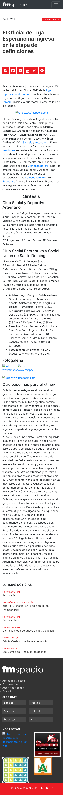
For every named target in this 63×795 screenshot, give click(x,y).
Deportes (10, 719)
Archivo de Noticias (13, 687)
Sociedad (16, 592)
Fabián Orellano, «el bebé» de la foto (25, 641)
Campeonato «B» (35, 177)
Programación (10, 684)
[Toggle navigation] (55, 4)
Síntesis (27, 142)
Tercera (7, 102)
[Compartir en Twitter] (13, 70)
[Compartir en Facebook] (5, 70)
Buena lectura (10, 620)
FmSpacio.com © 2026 (24, 787)
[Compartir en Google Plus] (20, 70)
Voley (14, 648)
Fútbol (14, 638)
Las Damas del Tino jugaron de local (24, 651)
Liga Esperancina (51, 19)
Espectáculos (31, 602)
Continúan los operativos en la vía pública (28, 630)
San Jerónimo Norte (12, 602)
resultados (8, 150)
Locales (8, 702)
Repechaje (8, 181)
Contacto (7, 691)
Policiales (16, 627)
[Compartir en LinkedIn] (28, 71)
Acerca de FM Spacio (14, 680)
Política (35, 702)
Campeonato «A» (38, 165)
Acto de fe (8, 595)
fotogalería (42, 142)
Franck (6, 592)
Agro (34, 719)
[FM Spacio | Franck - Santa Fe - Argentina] (15, 4)
